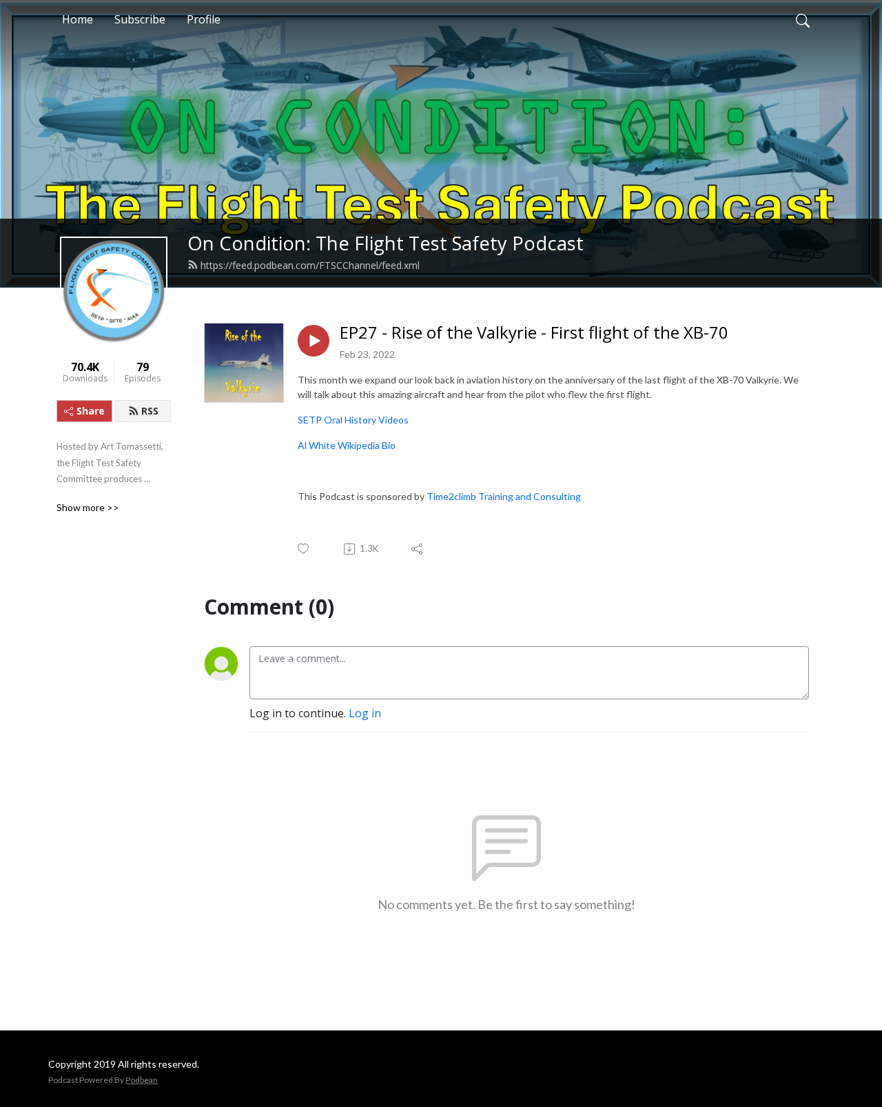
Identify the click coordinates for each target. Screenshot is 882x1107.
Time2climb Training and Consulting (504, 496)
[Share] (418, 549)
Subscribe (139, 19)
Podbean (141, 1080)
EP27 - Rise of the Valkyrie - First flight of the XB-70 (534, 333)
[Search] (802, 19)
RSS (149, 410)
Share (90, 410)
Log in (365, 713)
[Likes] (304, 548)
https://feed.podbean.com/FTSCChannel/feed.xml (310, 265)
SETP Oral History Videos (353, 420)
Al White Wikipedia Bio (347, 445)
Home (77, 19)
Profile (203, 19)
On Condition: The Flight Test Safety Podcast (385, 243)
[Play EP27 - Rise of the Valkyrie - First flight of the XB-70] (313, 341)
